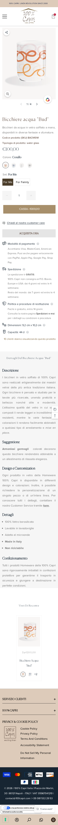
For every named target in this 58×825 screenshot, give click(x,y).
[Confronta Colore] (48, 99)
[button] (53, 16)
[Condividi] (6, 32)
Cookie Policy (28, 729)
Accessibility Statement (34, 745)
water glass (33, 143)
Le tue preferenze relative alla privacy (24, 808)
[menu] (4, 16)
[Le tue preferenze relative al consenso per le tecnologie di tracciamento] (5, 820)
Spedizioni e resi (45, 313)
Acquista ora (29, 233)
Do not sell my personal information (35, 755)
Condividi (6, 32)
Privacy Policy (29, 734)
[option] (29, 648)
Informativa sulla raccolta (12, 812)
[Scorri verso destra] (36, 104)
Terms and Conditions (34, 739)
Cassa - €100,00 (29, 209)
